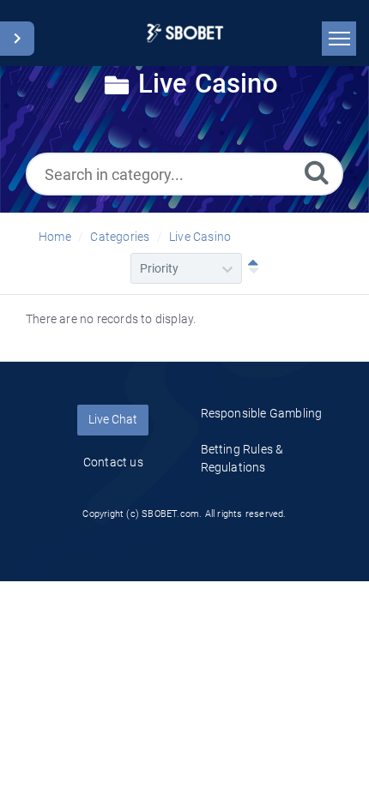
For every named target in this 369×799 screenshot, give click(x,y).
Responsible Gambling (262, 413)
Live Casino (200, 236)
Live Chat (112, 419)
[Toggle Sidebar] (17, 38)
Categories (119, 236)
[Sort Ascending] (249, 268)
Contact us (113, 462)
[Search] (316, 172)
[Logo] (184, 33)
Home (55, 236)
